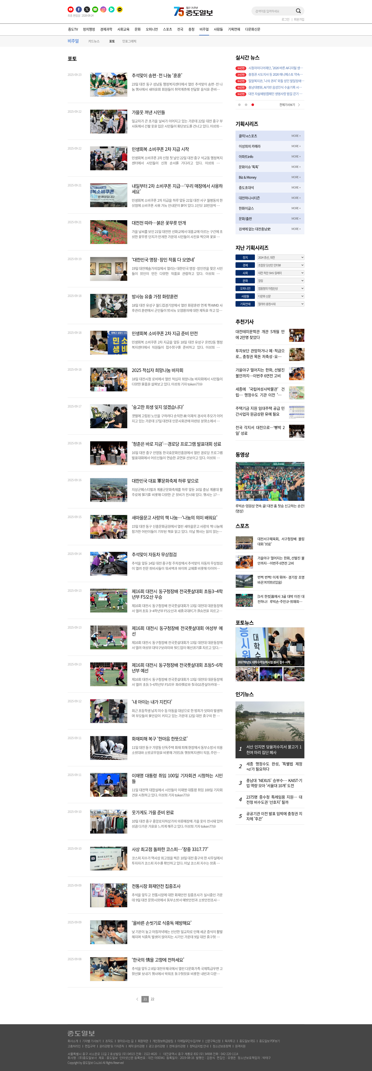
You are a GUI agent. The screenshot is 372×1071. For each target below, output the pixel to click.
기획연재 (234, 29)
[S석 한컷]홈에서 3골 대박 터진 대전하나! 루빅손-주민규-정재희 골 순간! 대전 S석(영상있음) (280, 598)
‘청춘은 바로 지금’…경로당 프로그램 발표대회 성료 (176, 444)
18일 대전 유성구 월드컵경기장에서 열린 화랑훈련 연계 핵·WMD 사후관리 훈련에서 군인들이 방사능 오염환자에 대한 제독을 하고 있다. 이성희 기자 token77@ (177, 307)
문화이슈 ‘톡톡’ (249, 166)
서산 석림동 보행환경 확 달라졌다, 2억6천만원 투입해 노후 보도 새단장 (276, 92)
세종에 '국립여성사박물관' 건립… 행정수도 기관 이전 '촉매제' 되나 (260, 391)
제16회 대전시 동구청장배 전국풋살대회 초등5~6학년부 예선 (177, 667)
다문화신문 (252, 29)
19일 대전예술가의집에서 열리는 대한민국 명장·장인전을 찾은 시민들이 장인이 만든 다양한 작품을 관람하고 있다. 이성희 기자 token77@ (177, 270)
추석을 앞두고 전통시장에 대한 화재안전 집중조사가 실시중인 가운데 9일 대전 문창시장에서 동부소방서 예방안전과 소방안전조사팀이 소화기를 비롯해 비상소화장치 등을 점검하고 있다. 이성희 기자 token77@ (177, 897)
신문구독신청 (212, 1041)
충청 (191, 29)
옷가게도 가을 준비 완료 (153, 812)
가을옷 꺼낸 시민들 (148, 112)
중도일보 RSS (247, 1041)
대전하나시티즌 (249, 197)
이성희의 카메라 (249, 146)
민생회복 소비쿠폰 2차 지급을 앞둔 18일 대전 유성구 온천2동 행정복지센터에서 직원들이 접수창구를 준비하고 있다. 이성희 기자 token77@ (177, 344)
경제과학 (106, 29)
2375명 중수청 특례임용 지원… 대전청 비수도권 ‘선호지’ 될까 (274, 800)
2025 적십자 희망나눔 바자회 (157, 370)
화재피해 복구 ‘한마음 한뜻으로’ (160, 739)
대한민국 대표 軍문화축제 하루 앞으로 (165, 481)
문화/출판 (245, 218)
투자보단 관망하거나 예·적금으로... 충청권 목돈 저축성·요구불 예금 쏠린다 (260, 353)
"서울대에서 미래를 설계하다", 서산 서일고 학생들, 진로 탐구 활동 (276, 72)
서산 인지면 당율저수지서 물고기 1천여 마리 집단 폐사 (273, 749)
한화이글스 (246, 208)
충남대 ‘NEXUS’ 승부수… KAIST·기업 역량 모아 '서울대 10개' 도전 (274, 783)
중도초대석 (246, 187)
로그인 (285, 19)
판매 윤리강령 (177, 1046)
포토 (112, 41)
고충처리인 (74, 1046)
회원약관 (143, 1041)
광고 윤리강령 (157, 1046)
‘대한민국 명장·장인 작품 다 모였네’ (163, 259)
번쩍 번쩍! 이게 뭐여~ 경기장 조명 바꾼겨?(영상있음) (280, 579)
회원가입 (299, 19)
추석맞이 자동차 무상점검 (154, 554)
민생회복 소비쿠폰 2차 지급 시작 (160, 149)
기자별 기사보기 (91, 1041)
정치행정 (89, 29)
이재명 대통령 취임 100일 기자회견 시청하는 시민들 (177, 778)
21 (145, 998)
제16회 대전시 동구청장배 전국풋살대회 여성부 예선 (177, 631)
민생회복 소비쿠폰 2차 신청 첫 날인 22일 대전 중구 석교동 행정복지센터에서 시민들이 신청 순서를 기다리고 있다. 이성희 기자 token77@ (177, 160)
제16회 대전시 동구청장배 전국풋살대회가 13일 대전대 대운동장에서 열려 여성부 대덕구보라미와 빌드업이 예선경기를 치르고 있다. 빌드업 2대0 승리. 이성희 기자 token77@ (177, 644)
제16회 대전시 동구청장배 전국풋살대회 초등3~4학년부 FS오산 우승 (177, 594)
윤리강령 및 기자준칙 (111, 1046)
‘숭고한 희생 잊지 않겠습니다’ (158, 407)
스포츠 (167, 29)
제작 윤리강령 (136, 1046)
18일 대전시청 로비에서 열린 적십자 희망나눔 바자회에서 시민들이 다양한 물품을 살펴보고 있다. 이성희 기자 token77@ (177, 381)
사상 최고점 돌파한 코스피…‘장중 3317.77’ (170, 849)
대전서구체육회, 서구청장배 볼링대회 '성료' (280, 541)
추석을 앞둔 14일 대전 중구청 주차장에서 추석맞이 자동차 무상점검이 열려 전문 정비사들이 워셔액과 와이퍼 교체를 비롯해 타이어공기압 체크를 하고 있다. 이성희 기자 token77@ (177, 565)
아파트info (246, 156)
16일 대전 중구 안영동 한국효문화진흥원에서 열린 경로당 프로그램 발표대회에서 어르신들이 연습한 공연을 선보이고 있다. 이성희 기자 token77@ (177, 454)
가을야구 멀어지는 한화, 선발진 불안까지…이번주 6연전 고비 (260, 372)
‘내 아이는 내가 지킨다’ (152, 702)
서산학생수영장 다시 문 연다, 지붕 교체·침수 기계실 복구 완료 (276, 79)
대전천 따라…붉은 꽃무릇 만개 (159, 223)
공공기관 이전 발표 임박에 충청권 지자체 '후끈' (274, 816)
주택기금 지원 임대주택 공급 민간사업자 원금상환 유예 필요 (260, 410)
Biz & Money (247, 177)
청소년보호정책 (222, 1046)
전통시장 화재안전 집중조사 (156, 886)
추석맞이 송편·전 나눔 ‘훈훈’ (157, 75)
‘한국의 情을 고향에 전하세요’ (158, 960)
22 (152, 998)
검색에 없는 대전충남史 (254, 228)
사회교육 (123, 29)
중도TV (73, 29)
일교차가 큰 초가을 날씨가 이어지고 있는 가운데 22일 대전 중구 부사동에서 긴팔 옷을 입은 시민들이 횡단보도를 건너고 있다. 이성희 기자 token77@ (177, 123)
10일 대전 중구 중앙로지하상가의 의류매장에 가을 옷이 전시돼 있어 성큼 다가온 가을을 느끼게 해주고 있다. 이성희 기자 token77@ (177, 823)
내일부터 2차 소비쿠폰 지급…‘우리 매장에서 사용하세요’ (177, 188)
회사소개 (73, 1041)
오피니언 (152, 29)
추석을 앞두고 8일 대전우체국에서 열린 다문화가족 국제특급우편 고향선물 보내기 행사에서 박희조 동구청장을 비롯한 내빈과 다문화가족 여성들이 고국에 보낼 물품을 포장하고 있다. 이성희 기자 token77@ (177, 970)
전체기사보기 (287, 104)
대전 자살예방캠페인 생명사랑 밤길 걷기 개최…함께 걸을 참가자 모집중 (276, 66)
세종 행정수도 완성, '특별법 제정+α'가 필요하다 (274, 766)
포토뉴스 (245, 622)
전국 (180, 29)
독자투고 (230, 1041)
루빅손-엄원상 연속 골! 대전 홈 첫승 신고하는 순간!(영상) (270, 508)
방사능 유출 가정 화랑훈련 (155, 296)
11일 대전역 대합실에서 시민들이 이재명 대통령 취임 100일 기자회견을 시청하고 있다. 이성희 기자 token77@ (177, 792)
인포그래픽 (129, 41)
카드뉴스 (93, 41)
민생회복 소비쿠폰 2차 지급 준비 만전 (165, 333)
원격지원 (240, 1046)
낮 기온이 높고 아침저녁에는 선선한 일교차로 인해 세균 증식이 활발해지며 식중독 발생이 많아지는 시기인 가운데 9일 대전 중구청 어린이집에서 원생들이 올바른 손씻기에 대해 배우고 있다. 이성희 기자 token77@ (177, 933)
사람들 (218, 29)
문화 (138, 29)
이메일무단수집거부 (189, 1041)
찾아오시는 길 (125, 1041)
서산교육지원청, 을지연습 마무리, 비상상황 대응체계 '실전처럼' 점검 (276, 85)
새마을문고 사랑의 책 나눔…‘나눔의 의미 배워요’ (174, 517)
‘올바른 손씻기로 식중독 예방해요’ (161, 923)
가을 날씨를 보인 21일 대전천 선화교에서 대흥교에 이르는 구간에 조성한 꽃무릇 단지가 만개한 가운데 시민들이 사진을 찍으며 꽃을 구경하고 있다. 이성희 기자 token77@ (177, 233)
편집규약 (90, 1046)
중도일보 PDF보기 (269, 1041)
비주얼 (204, 29)
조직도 (109, 1041)
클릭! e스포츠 (248, 135)
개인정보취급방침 (162, 1041)
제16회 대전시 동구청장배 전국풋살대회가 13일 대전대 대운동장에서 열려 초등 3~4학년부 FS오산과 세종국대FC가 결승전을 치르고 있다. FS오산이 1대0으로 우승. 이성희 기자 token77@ (177, 607)
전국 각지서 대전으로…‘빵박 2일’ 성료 (260, 430)
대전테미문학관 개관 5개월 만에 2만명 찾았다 (260, 334)
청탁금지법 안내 (199, 1046)
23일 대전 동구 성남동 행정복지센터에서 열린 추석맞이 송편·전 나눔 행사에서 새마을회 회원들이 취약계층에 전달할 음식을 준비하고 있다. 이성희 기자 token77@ (177, 86)
